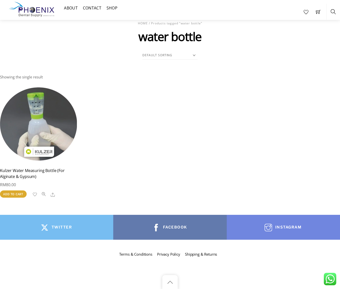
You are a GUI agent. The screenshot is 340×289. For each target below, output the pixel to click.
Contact (92, 8)
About (71, 8)
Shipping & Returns (201, 254)
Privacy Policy (168, 254)
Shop (112, 8)
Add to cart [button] (13, 194)
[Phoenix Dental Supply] (32, 8)
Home (143, 23)
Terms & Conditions (135, 254)
